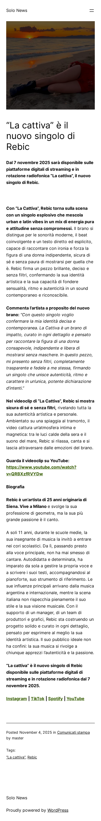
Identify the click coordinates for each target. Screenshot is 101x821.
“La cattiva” (15, 757)
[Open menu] (92, 10)
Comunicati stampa (73, 732)
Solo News (16, 10)
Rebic (32, 757)
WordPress (57, 810)
